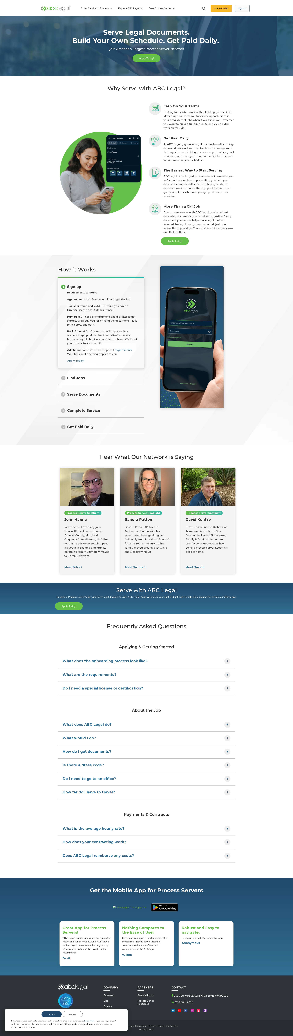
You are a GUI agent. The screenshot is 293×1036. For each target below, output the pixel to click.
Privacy (151, 1025)
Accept (52, 1014)
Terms (160, 1025)
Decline (72, 1014)
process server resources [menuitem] (145, 1002)
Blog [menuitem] (105, 1000)
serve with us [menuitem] (145, 995)
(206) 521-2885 (183, 1002)
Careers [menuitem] (107, 1006)
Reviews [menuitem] (108, 995)
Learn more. (90, 1021)
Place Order (221, 8)
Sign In (242, 8)
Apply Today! (75, 360)
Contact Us (172, 1025)
